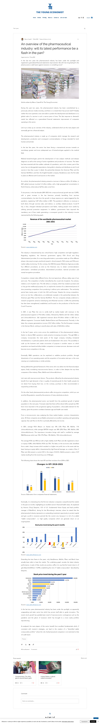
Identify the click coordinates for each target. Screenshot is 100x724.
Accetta (93, 721)
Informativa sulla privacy (68, 721)
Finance (24, 639)
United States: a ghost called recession (48, 677)
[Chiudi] (98, 721)
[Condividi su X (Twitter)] (25, 644)
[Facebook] (81, 17)
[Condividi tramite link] (33, 644)
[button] (84, 28)
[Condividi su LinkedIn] (29, 644)
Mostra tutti (84, 658)
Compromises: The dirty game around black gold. (23, 677)
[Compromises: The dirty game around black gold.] (24, 667)
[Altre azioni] (78, 39)
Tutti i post (16, 28)
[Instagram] (83, 17)
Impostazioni (84, 721)
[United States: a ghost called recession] (50, 667)
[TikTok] (54, 717)
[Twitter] (50, 717)
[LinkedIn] (79, 17)
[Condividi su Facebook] (22, 644)
